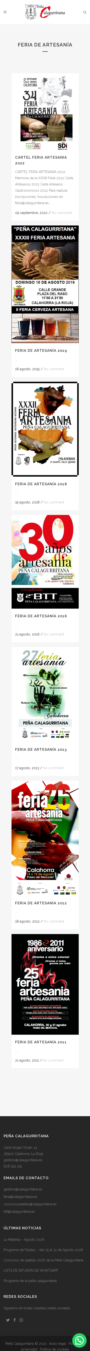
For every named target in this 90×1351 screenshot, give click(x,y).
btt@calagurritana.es (19, 1211)
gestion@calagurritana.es (23, 1160)
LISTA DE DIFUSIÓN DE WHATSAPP (31, 1270)
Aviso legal (57, 1343)
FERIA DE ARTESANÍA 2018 (41, 484)
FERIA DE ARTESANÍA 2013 (41, 749)
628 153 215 (13, 1166)
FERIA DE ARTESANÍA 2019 (41, 350)
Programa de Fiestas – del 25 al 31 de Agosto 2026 (43, 1250)
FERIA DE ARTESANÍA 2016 (41, 616)
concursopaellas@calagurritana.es (30, 1204)
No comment (61, 213)
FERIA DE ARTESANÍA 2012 (41, 903)
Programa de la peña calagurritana (30, 1281)
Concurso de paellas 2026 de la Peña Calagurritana (43, 1260)
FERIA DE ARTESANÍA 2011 (41, 1042)
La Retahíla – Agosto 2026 (24, 1239)
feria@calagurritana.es (20, 1197)
